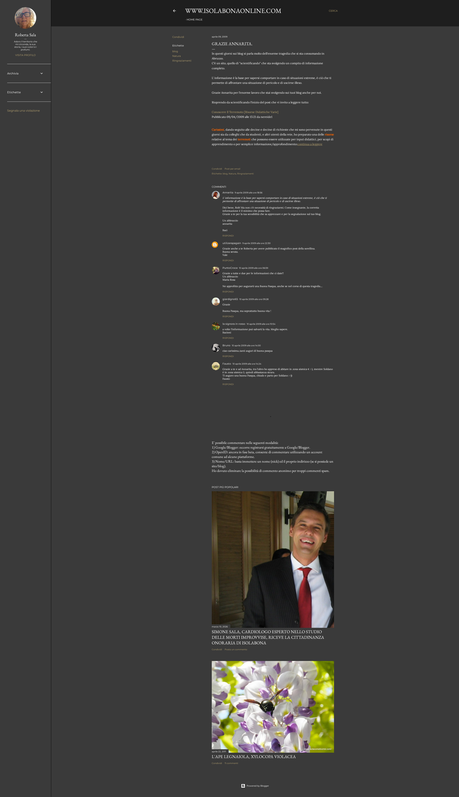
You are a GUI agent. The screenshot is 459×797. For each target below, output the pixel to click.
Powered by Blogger (258, 785)
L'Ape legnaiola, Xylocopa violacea (254, 756)
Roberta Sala (25, 34)
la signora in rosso (234, 323)
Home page (194, 19)
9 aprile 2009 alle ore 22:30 (256, 243)
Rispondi (228, 235)
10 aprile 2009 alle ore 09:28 (254, 299)
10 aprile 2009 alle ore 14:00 (246, 345)
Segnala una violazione (23, 110)
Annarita (228, 192)
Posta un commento (236, 649)
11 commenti (231, 763)
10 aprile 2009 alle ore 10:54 (261, 324)
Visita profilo (25, 55)
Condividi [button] (178, 37)
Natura (176, 56)
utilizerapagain (232, 243)
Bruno (226, 345)
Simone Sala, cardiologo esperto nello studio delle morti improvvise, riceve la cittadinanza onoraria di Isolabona (268, 637)
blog (175, 51)
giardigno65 (230, 299)
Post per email (232, 168)
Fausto (227, 363)
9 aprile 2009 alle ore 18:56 (248, 192)
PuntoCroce (230, 267)
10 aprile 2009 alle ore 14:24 (247, 363)
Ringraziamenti (181, 60)
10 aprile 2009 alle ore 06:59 (253, 268)
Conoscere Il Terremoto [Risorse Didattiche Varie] (245, 112)
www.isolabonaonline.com (233, 10)
